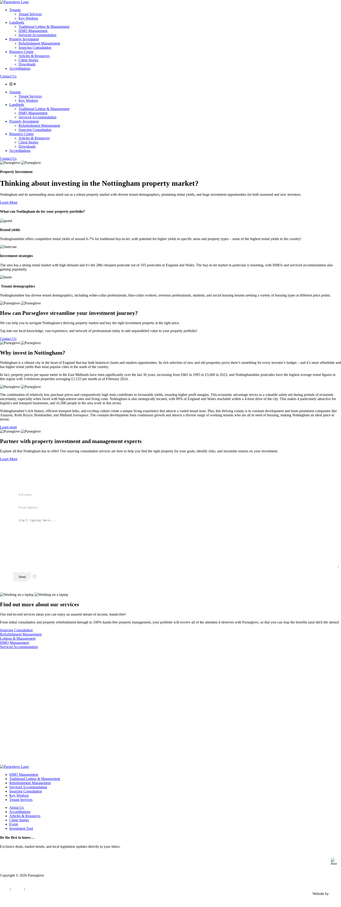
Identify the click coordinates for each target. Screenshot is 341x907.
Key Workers (28, 18)
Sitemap (32, 889)
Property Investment (24, 39)
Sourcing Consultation (35, 47)
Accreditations (19, 68)
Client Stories (28, 60)
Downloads (27, 64)
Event (13, 824)
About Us (16, 807)
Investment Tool (21, 828)
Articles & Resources (34, 56)
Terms (4, 889)
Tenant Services (30, 14)
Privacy (17, 889)
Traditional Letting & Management (44, 27)
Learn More (8, 202)
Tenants (15, 10)
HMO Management (33, 31)
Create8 (335, 894)
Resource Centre (21, 52)
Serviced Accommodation (37, 35)
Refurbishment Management (39, 43)
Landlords (16, 22)
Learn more (8, 427)
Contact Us (8, 76)
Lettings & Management (17, 638)
